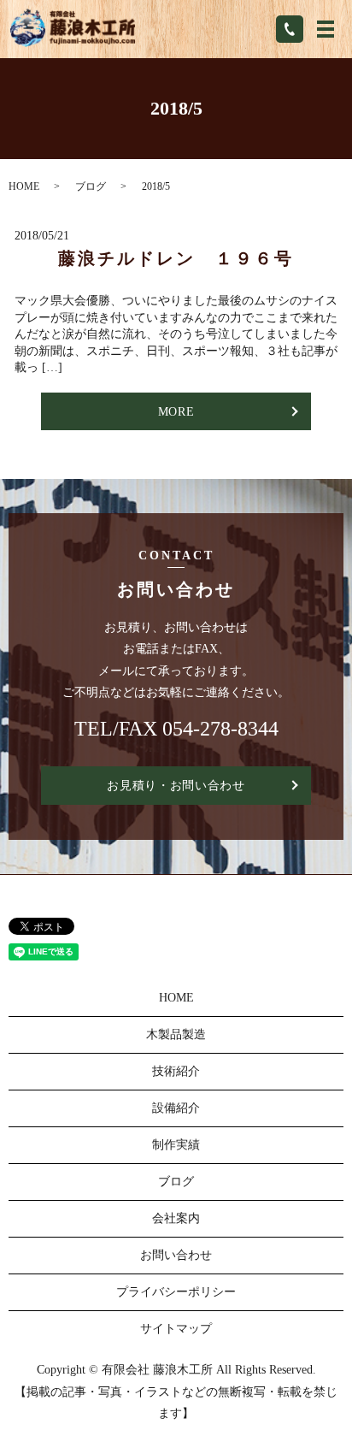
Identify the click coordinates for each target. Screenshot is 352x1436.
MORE (176, 411)
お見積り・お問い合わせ (176, 785)
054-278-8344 (220, 729)
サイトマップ (176, 1328)
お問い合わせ (176, 1255)
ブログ (90, 186)
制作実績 (176, 1144)
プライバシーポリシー (176, 1291)
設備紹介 (176, 1108)
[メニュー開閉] (325, 29)
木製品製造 (176, 1034)
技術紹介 (176, 1071)
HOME (24, 186)
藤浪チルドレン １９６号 (176, 258)
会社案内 (176, 1218)
